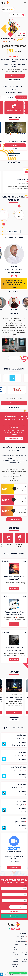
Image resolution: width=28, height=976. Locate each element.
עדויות (26, 957)
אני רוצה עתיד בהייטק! (15, 76)
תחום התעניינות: (24, 904)
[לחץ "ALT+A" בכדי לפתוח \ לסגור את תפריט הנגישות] (1, 974)
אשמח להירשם (15, 588)
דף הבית (25, 947)
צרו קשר (16, 954)
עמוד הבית (16, 947)
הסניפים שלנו (15, 952)
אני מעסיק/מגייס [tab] (10, 97)
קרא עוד (15, 712)
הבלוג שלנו (16, 950)
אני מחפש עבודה (15, 403)
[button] (18, 973)
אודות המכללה (24, 959)
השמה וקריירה (15, 966)
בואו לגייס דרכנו (24, 952)
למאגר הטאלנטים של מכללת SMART (15, 438)
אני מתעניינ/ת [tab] (22, 97)
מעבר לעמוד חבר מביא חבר (15, 519)
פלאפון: (25, 892)
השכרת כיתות (24, 954)
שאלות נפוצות (24, 962)
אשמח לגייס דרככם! (15, 407)
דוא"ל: (26, 898)
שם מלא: (25, 885)
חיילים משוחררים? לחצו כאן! (14, 79)
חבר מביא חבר (24, 950)
